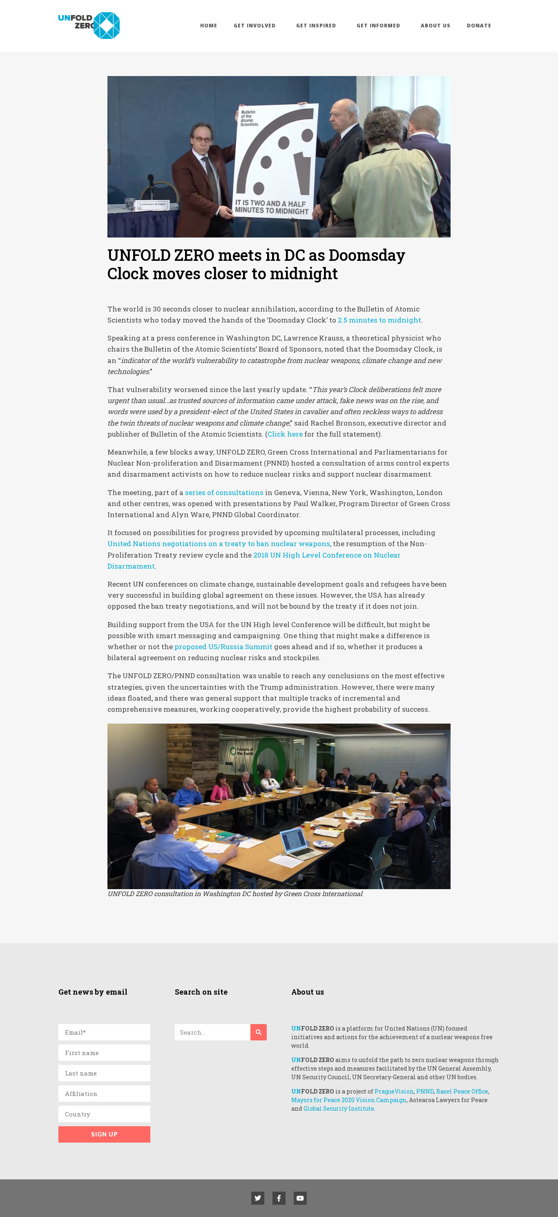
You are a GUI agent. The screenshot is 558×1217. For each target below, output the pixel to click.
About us (436, 25)
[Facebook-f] (279, 1198)
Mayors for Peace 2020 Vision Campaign (348, 1100)
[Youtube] (300, 1198)
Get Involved (255, 25)
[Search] (258, 1032)
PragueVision (394, 1091)
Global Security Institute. (339, 1108)
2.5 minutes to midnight (379, 320)
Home (208, 25)
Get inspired (316, 25)
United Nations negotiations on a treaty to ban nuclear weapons (218, 543)
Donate (479, 25)
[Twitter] (257, 1198)
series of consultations (224, 492)
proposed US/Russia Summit (223, 646)
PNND (425, 1091)
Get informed (378, 25)
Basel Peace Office (462, 1091)
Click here (285, 434)
